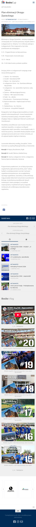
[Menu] (33, 2)
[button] (19, 326)
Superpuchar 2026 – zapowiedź (20, 276)
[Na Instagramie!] (30, 218)
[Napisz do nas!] (33, 218)
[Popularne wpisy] (26, 240)
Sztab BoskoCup (11, 19)
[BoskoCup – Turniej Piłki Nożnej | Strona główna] (11, 2)
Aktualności (6, 7)
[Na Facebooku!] (27, 218)
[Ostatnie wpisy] (9, 240)
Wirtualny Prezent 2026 (18, 266)
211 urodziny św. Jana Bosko (19, 257)
